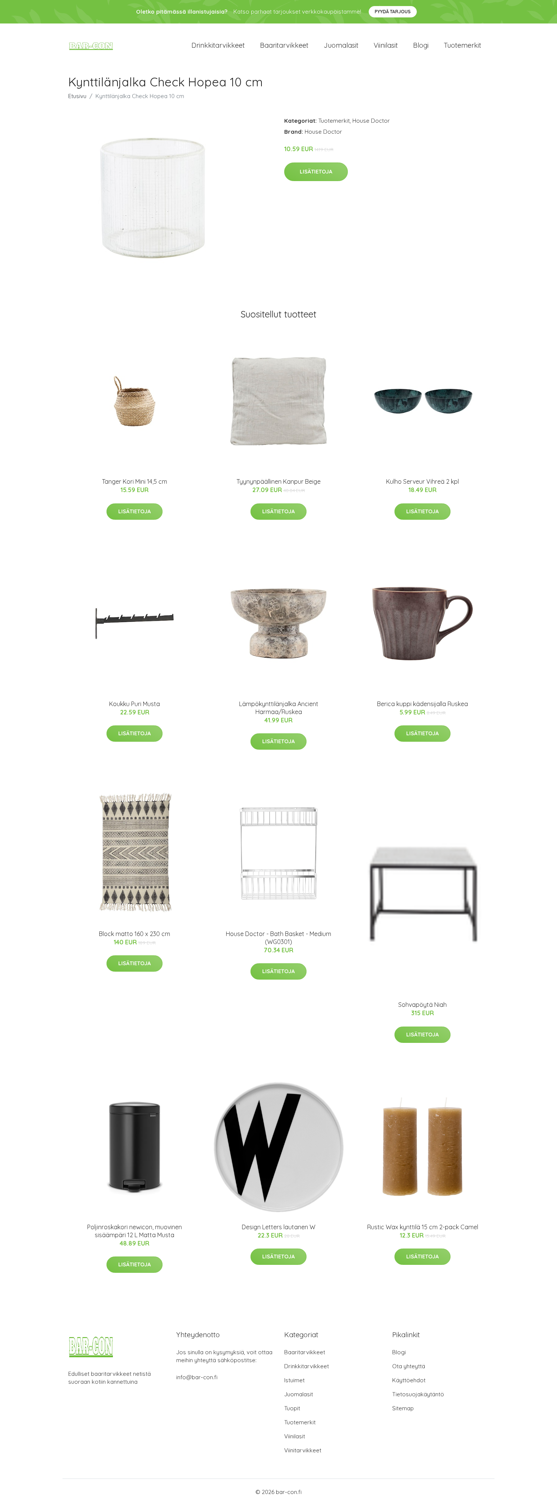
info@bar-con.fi (196, 1377)
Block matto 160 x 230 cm (134, 934)
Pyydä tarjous (393, 11)
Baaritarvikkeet (284, 45)
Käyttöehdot (409, 1380)
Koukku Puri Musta (134, 704)
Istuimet (294, 1380)
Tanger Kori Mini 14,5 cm (134, 481)
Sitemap (403, 1408)
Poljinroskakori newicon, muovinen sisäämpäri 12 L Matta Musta (134, 1231)
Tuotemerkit (462, 45)
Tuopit (292, 1408)
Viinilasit (386, 45)
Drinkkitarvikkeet (218, 45)
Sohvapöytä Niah (422, 1004)
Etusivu (77, 96)
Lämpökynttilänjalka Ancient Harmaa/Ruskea (278, 708)
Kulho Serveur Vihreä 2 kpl (422, 481)
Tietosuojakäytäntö (418, 1394)
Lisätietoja (316, 171)
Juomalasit (341, 45)
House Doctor (371, 120)
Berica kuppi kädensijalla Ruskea (422, 704)
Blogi (421, 45)
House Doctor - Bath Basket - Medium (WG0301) (278, 938)
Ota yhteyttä (408, 1366)
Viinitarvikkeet (302, 1450)
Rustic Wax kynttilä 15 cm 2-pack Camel (422, 1227)
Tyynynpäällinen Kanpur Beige (278, 481)
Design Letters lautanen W (278, 1227)
